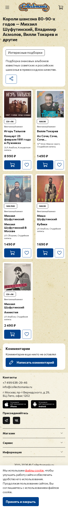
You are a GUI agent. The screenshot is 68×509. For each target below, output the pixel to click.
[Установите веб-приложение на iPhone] (15, 404)
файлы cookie (34, 470)
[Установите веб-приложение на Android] (43, 404)
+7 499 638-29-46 (15, 382)
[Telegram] (6, 420)
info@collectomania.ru (17, 387)
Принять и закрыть (21, 502)
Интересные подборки (25, 52)
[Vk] (16, 420)
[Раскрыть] (61, 433)
